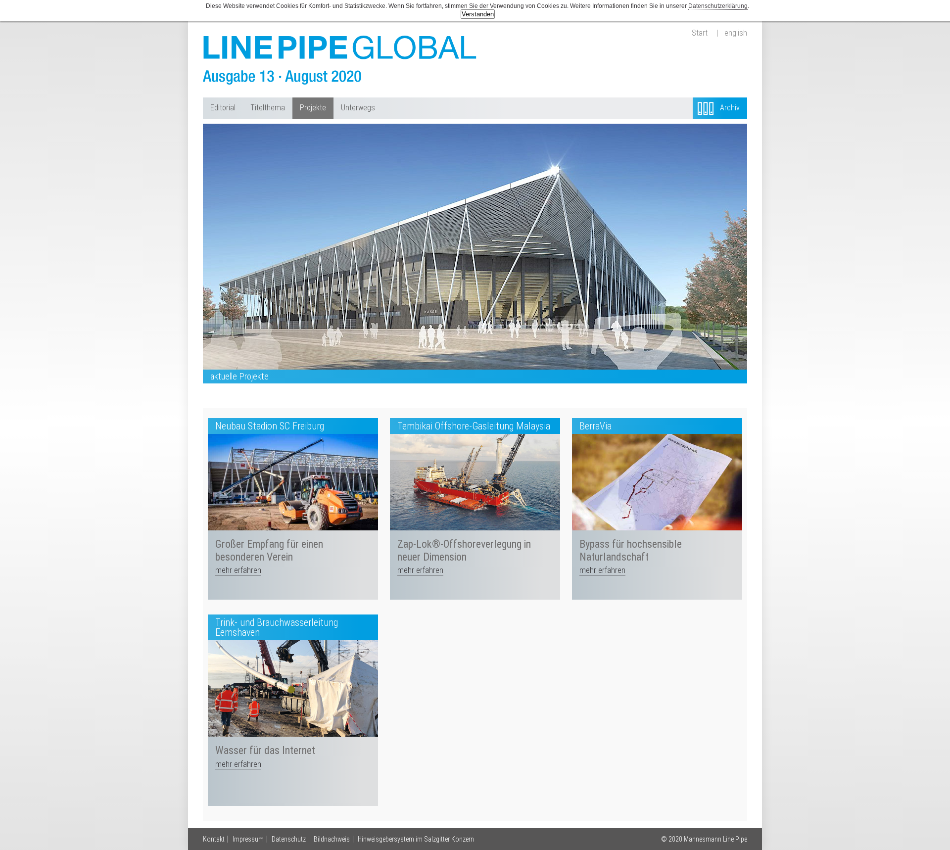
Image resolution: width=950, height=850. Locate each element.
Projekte (313, 107)
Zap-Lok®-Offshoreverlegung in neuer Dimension (464, 550)
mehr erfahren (238, 570)
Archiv (730, 107)
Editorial (223, 107)
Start (700, 33)
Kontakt (214, 839)
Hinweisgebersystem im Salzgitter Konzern (416, 839)
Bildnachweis (332, 839)
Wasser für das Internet (265, 750)
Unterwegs (358, 107)
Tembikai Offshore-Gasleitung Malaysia (473, 426)
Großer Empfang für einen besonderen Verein (269, 550)
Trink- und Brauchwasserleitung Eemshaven (276, 627)
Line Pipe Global (341, 60)
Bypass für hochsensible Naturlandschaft (630, 550)
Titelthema (267, 107)
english (735, 33)
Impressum (248, 839)
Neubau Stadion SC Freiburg (269, 426)
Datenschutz (289, 839)
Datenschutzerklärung (718, 5)
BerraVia (595, 426)
